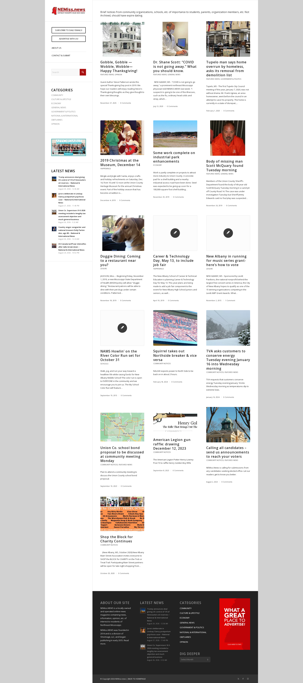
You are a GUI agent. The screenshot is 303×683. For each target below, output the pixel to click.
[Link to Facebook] (243, 678)
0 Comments (125, 103)
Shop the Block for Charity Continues (116, 539)
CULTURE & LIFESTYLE (61, 99)
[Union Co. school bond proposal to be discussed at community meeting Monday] (122, 425)
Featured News (107, 74)
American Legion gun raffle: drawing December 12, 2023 (172, 444)
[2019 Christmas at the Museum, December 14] (122, 137)
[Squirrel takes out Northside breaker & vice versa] (175, 328)
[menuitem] (68, 30)
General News (174, 74)
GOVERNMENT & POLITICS (63, 111)
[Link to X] (238, 678)
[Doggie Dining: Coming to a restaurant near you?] (122, 233)
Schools (104, 364)
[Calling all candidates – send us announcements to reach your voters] (228, 425)
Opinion (118, 74)
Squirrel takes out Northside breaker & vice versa (175, 355)
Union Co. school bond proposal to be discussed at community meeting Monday (122, 454)
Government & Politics (231, 79)
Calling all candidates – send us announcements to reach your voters (227, 452)
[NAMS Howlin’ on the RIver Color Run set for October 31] (122, 328)
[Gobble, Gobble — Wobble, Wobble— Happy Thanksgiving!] (122, 39)
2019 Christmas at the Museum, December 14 (120, 162)
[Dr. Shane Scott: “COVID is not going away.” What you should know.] (175, 39)
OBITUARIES (56, 119)
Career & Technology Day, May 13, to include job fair (173, 260)
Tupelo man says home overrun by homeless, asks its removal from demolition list (226, 68)
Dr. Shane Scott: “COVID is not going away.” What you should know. (175, 66)
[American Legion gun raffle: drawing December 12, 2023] (175, 420)
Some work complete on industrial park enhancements (174, 157)
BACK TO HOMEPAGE (137, 679)
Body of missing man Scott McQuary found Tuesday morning (224, 165)
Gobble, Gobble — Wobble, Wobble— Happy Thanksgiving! (118, 66)
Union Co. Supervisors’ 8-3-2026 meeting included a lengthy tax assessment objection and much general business (158, 651)
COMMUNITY (57, 95)
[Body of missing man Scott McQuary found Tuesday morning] (228, 138)
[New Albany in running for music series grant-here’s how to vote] (228, 233)
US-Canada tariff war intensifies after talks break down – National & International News (72, 247)
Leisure (103, 268)
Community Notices (162, 363)
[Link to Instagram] (247, 678)
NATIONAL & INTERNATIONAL (64, 115)
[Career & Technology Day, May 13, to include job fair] (175, 233)
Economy (157, 165)
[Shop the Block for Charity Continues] (122, 513)
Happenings (105, 168)
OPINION (55, 123)
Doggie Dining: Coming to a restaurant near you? (120, 260)
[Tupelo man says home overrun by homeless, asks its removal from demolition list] (228, 39)
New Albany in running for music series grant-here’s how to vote (226, 260)
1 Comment (230, 300)
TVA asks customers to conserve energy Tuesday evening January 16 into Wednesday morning (228, 359)
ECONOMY (56, 103)
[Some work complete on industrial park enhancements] (175, 133)
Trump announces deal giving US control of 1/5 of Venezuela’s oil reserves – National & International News (158, 615)
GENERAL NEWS (58, 107)
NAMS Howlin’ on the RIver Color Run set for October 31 (120, 355)
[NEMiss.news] (68, 10)
